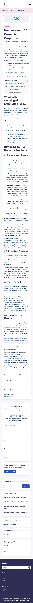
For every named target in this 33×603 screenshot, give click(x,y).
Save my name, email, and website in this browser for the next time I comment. (14, 466)
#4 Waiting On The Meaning (14, 92)
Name (6, 441)
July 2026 (6, 534)
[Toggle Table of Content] (25, 81)
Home (3, 10)
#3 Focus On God (12, 91)
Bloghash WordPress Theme (20, 600)
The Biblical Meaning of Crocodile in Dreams (14, 507)
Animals (5, 549)
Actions (5, 545)
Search (6, 481)
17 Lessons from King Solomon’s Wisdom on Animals (15, 502)
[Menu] (30, 4)
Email (6, 449)
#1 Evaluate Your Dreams (13, 88)
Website (6, 457)
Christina (9, 381)
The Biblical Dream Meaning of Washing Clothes (15, 513)
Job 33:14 (14, 227)
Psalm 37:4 (11, 300)
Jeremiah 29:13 (16, 248)
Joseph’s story (8, 338)
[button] (9, 384)
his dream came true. (13, 51)
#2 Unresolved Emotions (14, 89)
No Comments (24, 41)
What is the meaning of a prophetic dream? (15, 84)
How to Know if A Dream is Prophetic (15, 86)
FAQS (7, 26)
